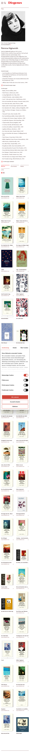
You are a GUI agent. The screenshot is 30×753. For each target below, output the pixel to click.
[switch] (26, 380)
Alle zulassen (15, 397)
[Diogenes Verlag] (15, 3)
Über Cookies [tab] (24, 347)
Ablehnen (15, 406)
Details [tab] (15, 347)
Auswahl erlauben (15, 402)
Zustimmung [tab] (5, 347)
